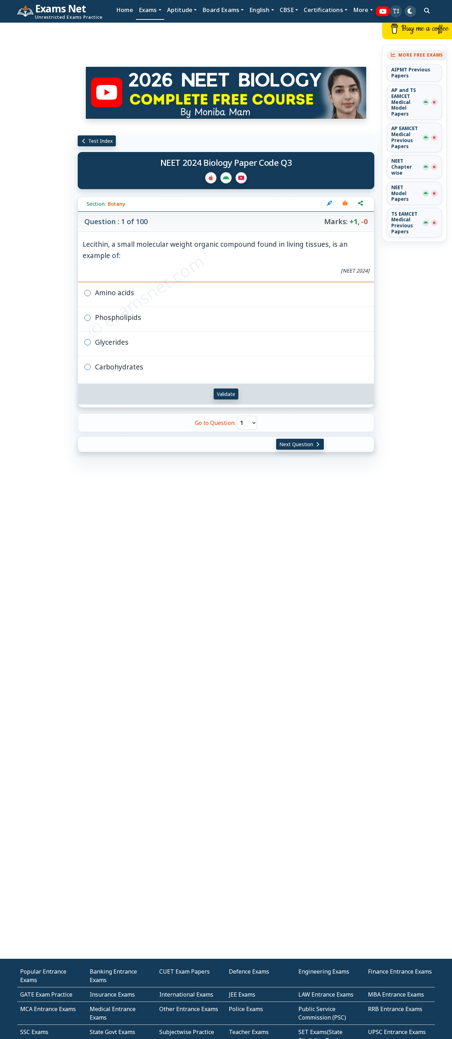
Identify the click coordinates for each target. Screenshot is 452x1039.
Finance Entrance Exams (400, 971)
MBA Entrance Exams (396, 994)
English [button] (259, 10)
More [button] (361, 10)
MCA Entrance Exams (48, 1009)
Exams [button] (148, 10)
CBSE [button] (287, 10)
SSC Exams (34, 1032)
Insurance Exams (112, 994)
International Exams (186, 994)
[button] (396, 11)
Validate (226, 394)
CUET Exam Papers (184, 971)
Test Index (100, 141)
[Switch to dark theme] (410, 11)
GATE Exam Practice (46, 994)
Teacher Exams (249, 1032)
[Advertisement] (38, 130)
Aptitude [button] (179, 10)
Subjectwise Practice (186, 1032)
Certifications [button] (323, 10)
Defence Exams (249, 971)
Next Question (297, 444)
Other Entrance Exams (188, 1009)
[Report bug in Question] (345, 204)
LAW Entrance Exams (325, 994)
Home (124, 10)
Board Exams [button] (220, 10)
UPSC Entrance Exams (397, 1032)
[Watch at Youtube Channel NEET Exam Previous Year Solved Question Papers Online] (241, 177)
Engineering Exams (323, 971)
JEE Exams (242, 994)
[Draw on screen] (329, 204)
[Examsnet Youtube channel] (383, 11)
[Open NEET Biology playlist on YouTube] (226, 93)
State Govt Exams (112, 1032)
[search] (427, 10)
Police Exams (246, 1009)
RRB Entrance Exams (395, 1009)
